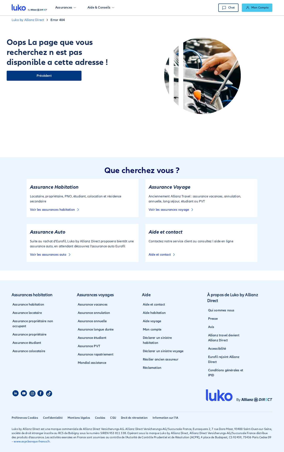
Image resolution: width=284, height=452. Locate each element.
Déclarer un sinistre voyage (163, 351)
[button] (65, 7)
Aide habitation (154, 313)
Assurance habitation (28, 304)
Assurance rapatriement (95, 354)
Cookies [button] (100, 418)
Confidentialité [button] (53, 418)
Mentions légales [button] (79, 418)
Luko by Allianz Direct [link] (28, 20)
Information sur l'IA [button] (165, 418)
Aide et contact (154, 304)
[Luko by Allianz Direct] (29, 7)
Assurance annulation (94, 313)
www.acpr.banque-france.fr (32, 441)
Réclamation (152, 368)
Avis (211, 327)
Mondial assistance (92, 363)
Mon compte (152, 329)
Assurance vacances (93, 304)
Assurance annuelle (92, 321)
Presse (213, 319)
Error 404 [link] (58, 20)
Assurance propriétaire (29, 334)
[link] (257, 8)
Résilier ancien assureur (160, 359)
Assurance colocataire (28, 351)
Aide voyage (152, 321)
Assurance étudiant (26, 343)
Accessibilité (217, 349)
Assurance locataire (27, 313)
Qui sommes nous (221, 310)
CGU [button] (113, 418)
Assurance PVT (89, 346)
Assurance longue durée (96, 329)
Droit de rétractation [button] (134, 418)
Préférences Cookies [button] (25, 418)
